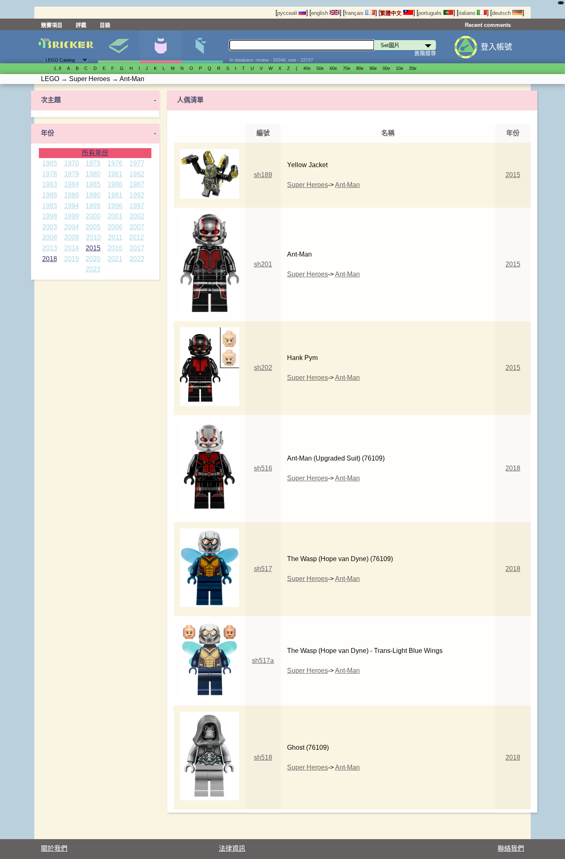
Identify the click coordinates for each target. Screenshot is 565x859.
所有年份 (95, 152)
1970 (71, 163)
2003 (49, 226)
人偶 (160, 46)
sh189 (263, 174)
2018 (49, 258)
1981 (115, 174)
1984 (71, 184)
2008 (49, 237)
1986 (115, 184)
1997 (136, 205)
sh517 (263, 568)
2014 (71, 248)
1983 (49, 184)
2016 (115, 248)
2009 (71, 237)
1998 (49, 216)
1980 (93, 174)
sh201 (263, 264)
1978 (49, 174)
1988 (49, 195)
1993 (49, 205)
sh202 (263, 367)
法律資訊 (232, 848)
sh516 (263, 468)
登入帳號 (496, 47)
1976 (115, 163)
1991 (115, 195)
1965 (49, 163)
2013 (49, 248)
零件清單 (202, 46)
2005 (93, 226)
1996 (115, 205)
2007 (136, 226)
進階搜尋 (425, 53)
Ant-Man (347, 184)
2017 (136, 248)
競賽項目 (51, 25)
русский (288, 13)
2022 (136, 258)
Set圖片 (118, 46)
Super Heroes (307, 184)
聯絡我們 (511, 848)
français (355, 13)
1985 (93, 184)
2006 (115, 226)
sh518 (263, 757)
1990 (93, 195)
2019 (71, 258)
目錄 (105, 25)
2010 (93, 237)
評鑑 (81, 25)
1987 (136, 184)
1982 (136, 174)
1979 (71, 174)
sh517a (263, 660)
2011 (115, 237)
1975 (93, 163)
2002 (136, 216)
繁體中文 (391, 13)
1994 (71, 205)
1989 (71, 195)
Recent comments (488, 25)
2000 (93, 216)
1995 (93, 205)
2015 (93, 248)
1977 (136, 163)
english (320, 13)
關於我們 (54, 848)
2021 (115, 258)
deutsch (502, 13)
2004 (71, 226)
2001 (115, 216)
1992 (136, 195)
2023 (93, 269)
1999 (71, 216)
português (430, 13)
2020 (93, 258)
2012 (136, 237)
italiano (467, 13)
